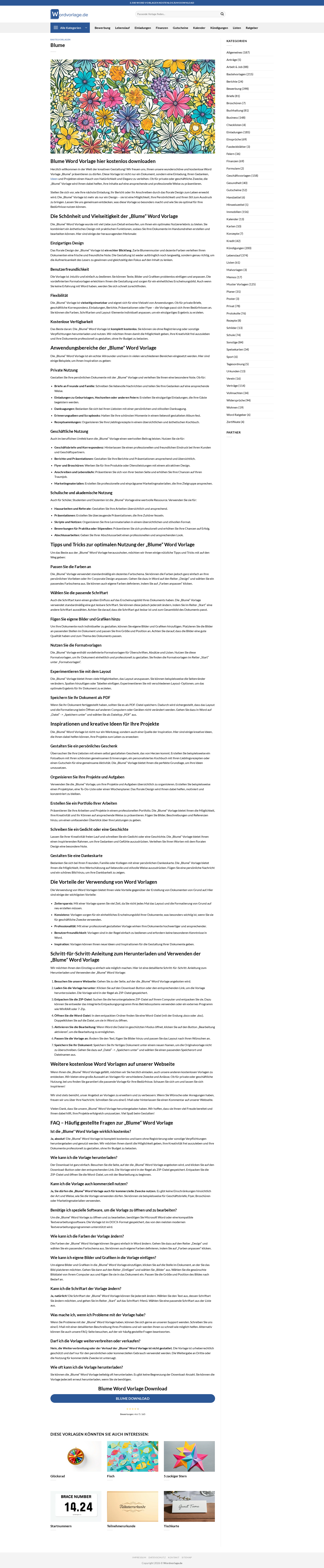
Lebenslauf (122, 27)
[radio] (127, 1408)
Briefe (230, 96)
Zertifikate (233, 422)
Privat (230, 306)
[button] (70, 28)
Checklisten (234, 125)
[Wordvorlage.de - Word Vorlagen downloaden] (69, 14)
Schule (230, 335)
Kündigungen (219, 27)
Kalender (199, 27)
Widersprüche (235, 400)
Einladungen (143, 27)
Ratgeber (252, 27)
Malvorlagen (234, 269)
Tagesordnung (235, 364)
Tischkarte (171, 1526)
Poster (230, 298)
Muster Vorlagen (237, 284)
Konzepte (232, 233)
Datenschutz (157, 1557)
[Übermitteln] (222, 14)
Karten (231, 226)
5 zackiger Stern (175, 1476)
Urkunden (233, 371)
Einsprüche (233, 139)
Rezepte (231, 320)
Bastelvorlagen (60, 39)
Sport (230, 356)
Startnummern (61, 1526)
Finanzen (162, 27)
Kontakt (173, 1557)
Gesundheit (234, 183)
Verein (230, 378)
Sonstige (232, 342)
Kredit (230, 241)
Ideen (54, 178)
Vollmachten (234, 393)
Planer (230, 291)
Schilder (231, 327)
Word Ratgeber (236, 414)
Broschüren (234, 103)
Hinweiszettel (235, 204)
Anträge (231, 59)
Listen (237, 27)
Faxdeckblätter (236, 146)
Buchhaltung (234, 110)
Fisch (111, 1476)
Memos (231, 277)
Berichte (231, 81)
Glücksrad (57, 1476)
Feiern (230, 153)
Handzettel (233, 197)
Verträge (232, 385)
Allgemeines (234, 52)
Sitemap (187, 1557)
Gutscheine (180, 27)
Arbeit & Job (234, 67)
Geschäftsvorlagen (238, 175)
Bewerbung (102, 27)
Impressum (139, 1557)
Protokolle (233, 313)
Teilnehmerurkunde (121, 1526)
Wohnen (232, 407)
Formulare (233, 168)
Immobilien (233, 211)
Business (232, 117)
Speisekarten (234, 349)
